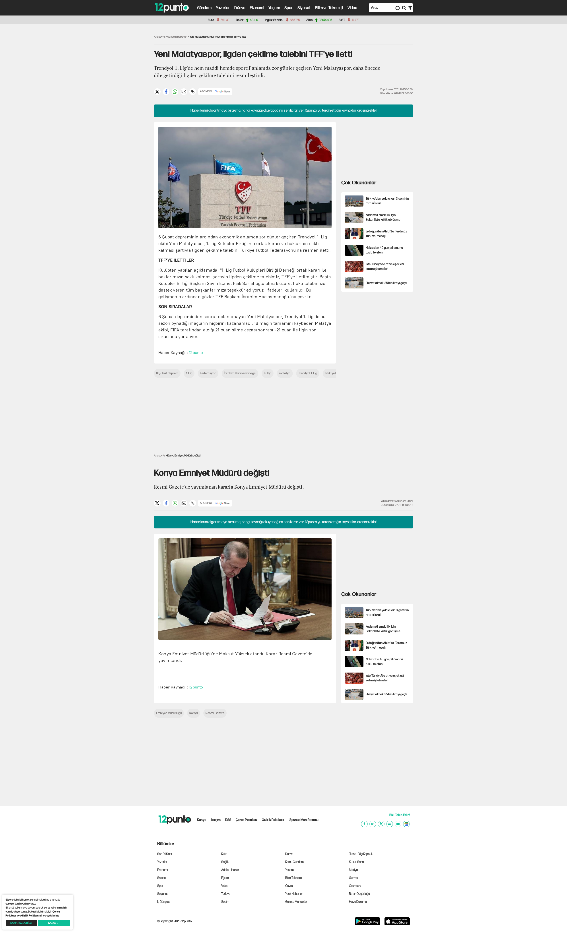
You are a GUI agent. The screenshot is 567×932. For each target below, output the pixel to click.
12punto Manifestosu (303, 820)
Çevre (289, 886)
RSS (228, 820)
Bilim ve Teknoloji (329, 8)
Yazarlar (223, 8)
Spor (288, 8)
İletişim (216, 820)
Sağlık (225, 862)
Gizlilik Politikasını (31, 915)
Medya (353, 870)
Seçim (225, 902)
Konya (193, 713)
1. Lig (189, 373)
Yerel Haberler (294, 894)
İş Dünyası (163, 902)
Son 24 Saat (164, 854)
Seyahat (162, 894)
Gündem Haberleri (177, 37)
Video (352, 8)
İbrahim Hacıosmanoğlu (240, 373)
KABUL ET (54, 923)
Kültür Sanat (357, 862)
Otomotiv (355, 886)
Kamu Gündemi (294, 862)
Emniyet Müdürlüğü (169, 713)
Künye (201, 820)
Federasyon (208, 373)
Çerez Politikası (246, 820)
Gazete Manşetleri (296, 902)
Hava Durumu (358, 902)
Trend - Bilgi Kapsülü (361, 854)
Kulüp (267, 373)
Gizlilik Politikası (273, 820)
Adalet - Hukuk (230, 870)
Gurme (353, 878)
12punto (196, 352)
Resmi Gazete (215, 713)
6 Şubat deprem (167, 373)
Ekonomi (257, 8)
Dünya (239, 8)
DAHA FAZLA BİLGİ (21, 923)
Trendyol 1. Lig (307, 373)
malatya (284, 373)
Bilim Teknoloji (293, 878)
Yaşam (274, 8)
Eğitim (225, 878)
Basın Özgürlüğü (359, 894)
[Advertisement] (130, 96)
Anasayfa (159, 37)
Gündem (204, 8)
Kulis (224, 854)
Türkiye (225, 894)
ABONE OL (206, 91)
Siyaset (304, 8)
